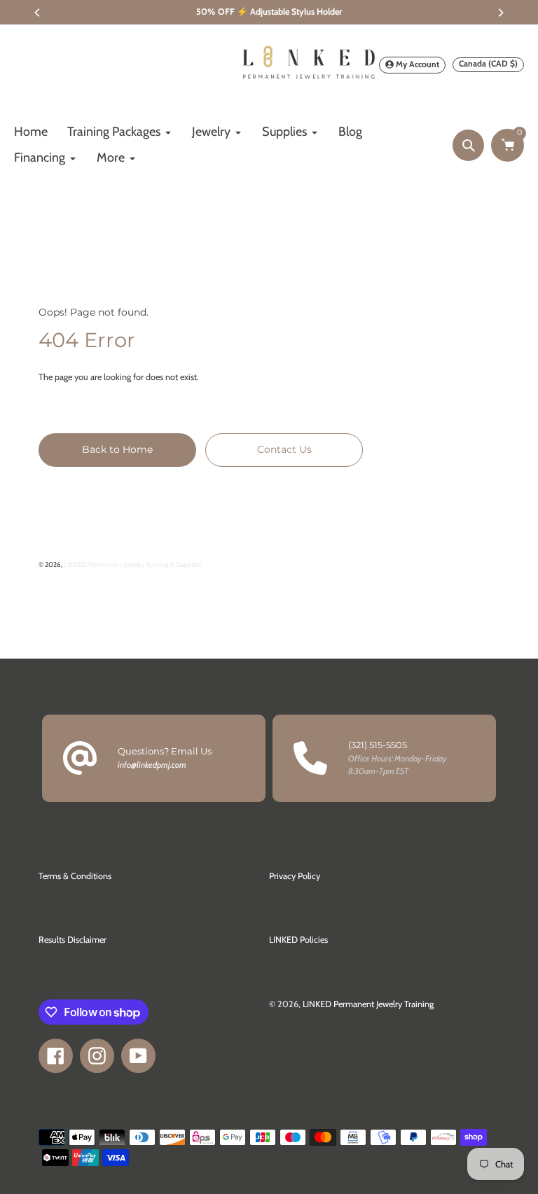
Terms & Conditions (75, 876)
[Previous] (38, 13)
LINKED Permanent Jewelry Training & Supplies (132, 564)
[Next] (500, 13)
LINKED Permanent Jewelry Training (368, 1004)
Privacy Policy (294, 876)
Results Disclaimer (72, 939)
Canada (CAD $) (488, 63)
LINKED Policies (298, 939)
